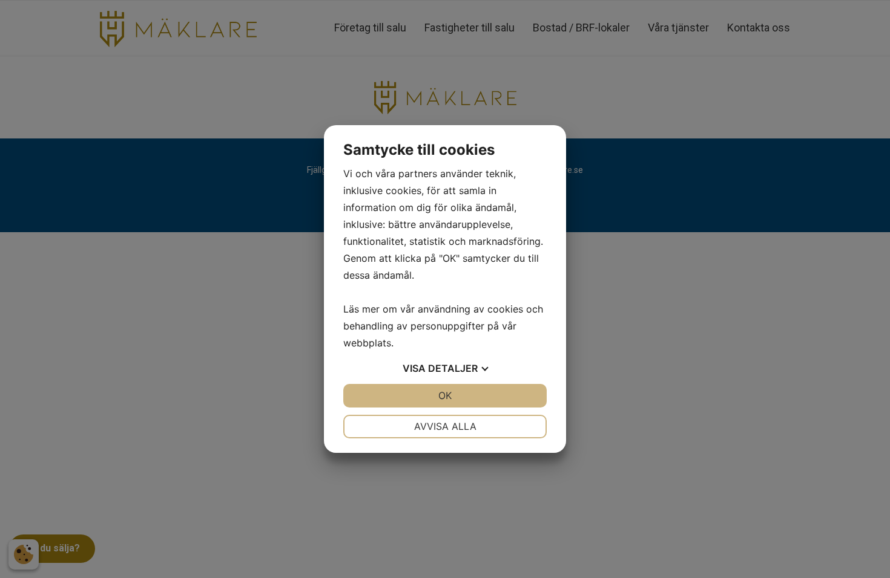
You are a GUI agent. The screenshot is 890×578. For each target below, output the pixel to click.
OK (445, 395)
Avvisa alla (445, 426)
